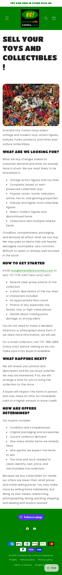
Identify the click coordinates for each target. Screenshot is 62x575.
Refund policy (27, 559)
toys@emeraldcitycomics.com (32, 270)
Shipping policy (43, 565)
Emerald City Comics (29, 555)
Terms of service (23, 565)
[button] (7, 18)
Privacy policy (45, 559)
